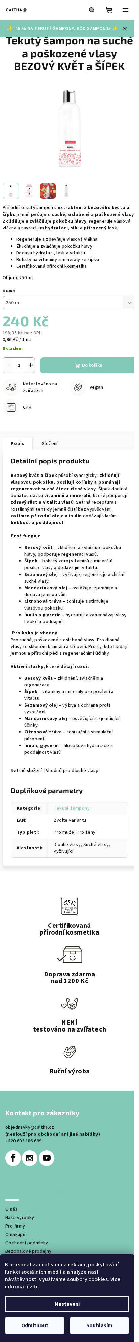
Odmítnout (34, 1325)
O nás (11, 1209)
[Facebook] (13, 1158)
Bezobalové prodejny (28, 1251)
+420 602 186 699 (23, 1141)
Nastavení (67, 1304)
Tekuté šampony (72, 808)
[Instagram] (29, 1158)
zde (34, 1286)
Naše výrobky (19, 1217)
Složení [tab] (50, 443)
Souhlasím (99, 1325)
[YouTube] (46, 1158)
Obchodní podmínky (26, 1243)
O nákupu (15, 1234)
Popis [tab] (17, 443)
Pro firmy (15, 1226)
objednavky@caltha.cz (29, 1127)
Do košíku (92, 365)
